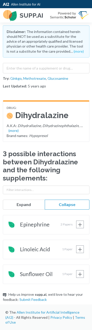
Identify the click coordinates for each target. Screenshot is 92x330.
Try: (6, 78)
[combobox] (46, 67)
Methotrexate (34, 78)
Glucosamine (58, 78)
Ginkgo (16, 78)
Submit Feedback (33, 299)
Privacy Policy (61, 317)
